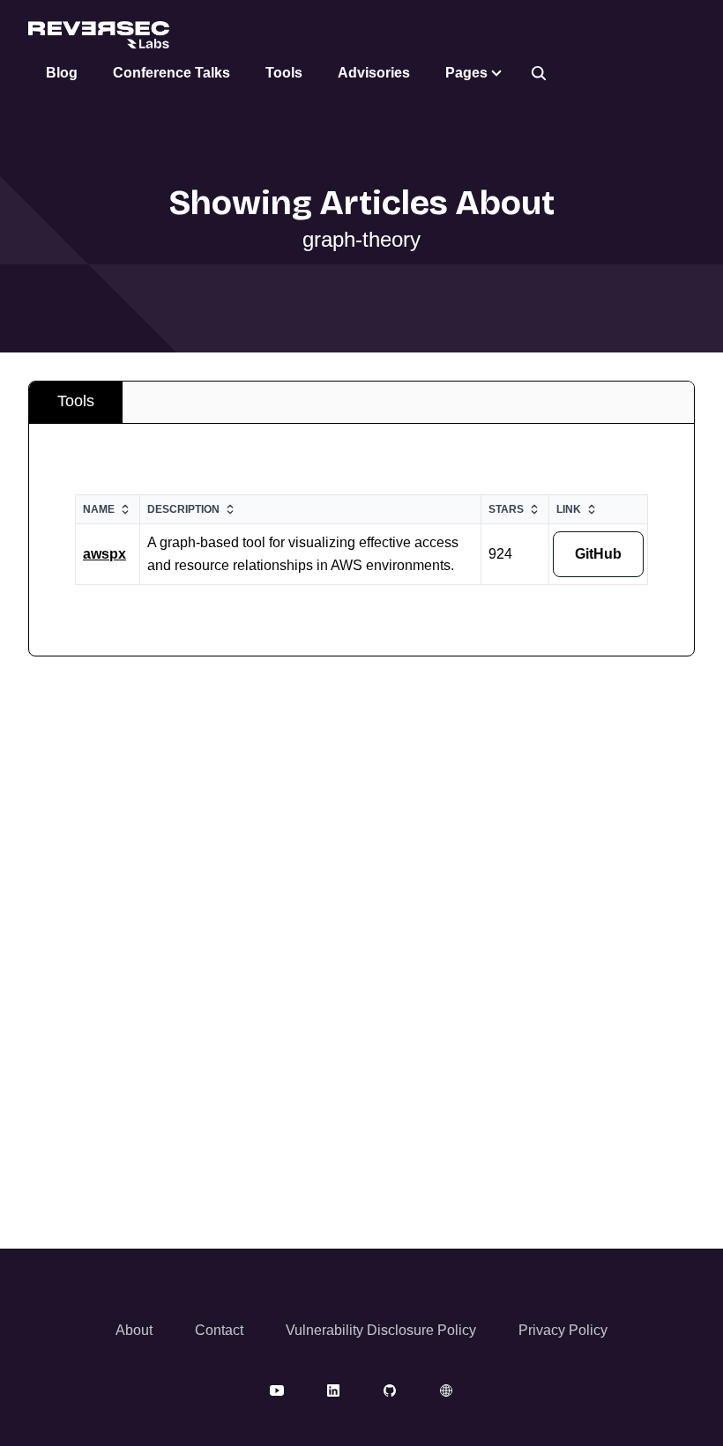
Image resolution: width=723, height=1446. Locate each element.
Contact (219, 1330)
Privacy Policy (562, 1330)
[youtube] (276, 1389)
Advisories (374, 72)
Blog (62, 72)
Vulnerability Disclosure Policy (381, 1330)
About (134, 1330)
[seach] (539, 73)
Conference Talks (171, 72)
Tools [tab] (75, 401)
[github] (389, 1389)
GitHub (598, 553)
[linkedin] (333, 1389)
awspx (104, 553)
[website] (446, 1389)
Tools (283, 72)
